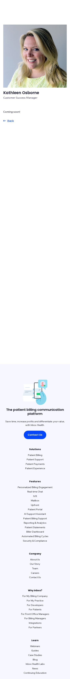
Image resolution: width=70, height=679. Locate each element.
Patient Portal (35, 509)
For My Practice (35, 600)
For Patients (35, 609)
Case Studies (35, 655)
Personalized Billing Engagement (35, 487)
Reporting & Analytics (35, 522)
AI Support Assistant (35, 513)
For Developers (35, 605)
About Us (35, 559)
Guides (35, 650)
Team (35, 568)
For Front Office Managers (35, 614)
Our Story (35, 563)
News (35, 668)
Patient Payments (35, 464)
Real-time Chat (35, 491)
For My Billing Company (35, 596)
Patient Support (35, 459)
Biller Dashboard (35, 531)
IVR (35, 496)
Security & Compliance (35, 540)
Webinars (35, 646)
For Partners (35, 627)
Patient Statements (35, 527)
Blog (35, 659)
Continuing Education (35, 672)
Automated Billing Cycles (35, 536)
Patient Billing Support (35, 518)
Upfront (35, 505)
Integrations (35, 622)
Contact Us (35, 434)
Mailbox (35, 500)
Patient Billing (35, 455)
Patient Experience (35, 468)
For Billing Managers (35, 618)
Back (10, 121)
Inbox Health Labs (35, 664)
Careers (35, 572)
